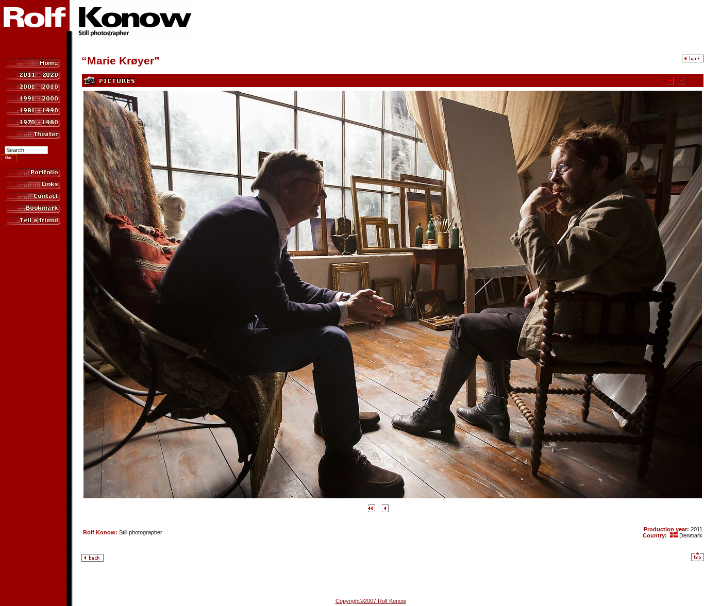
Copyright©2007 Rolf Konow (371, 601)
